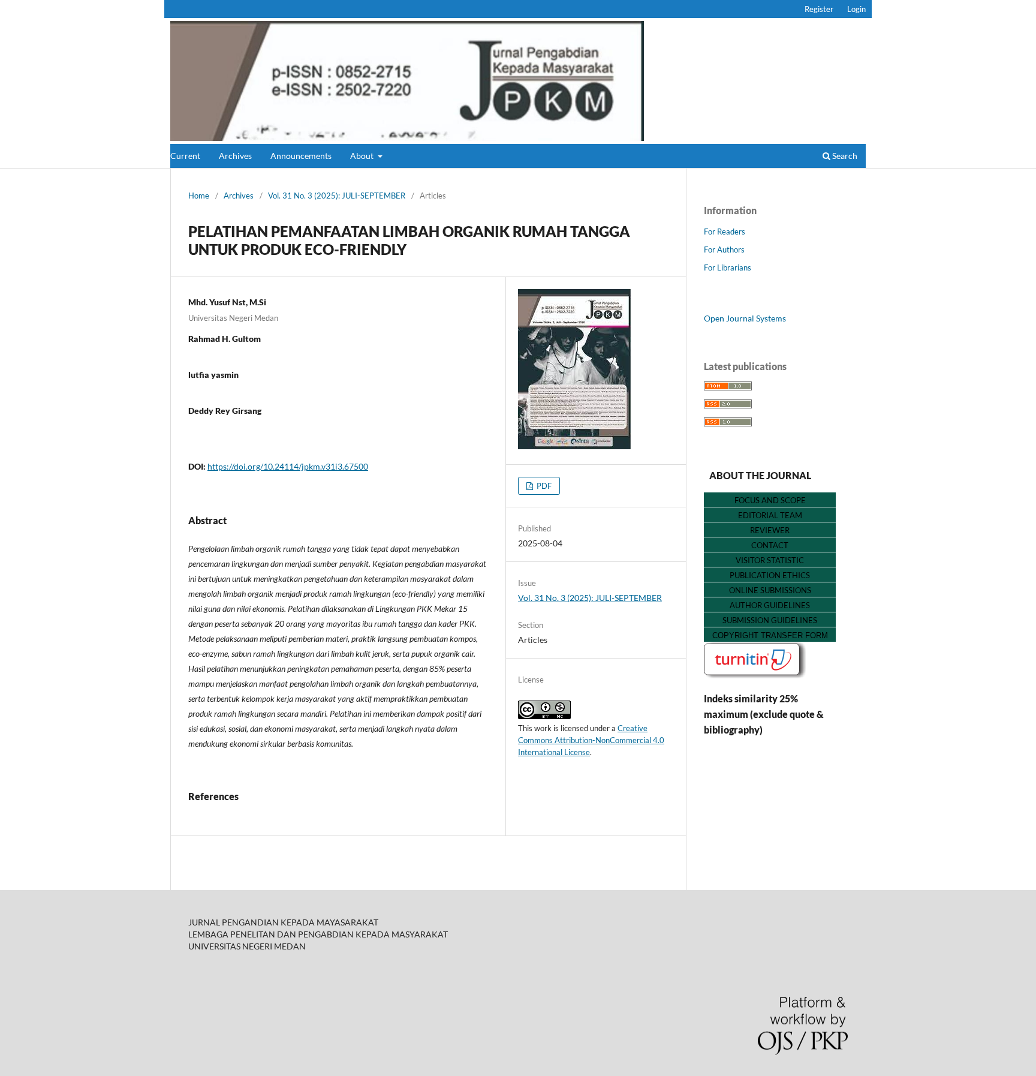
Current (185, 156)
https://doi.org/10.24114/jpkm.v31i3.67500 (287, 466)
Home (198, 195)
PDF (543, 486)
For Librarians (727, 267)
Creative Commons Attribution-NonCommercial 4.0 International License (591, 740)
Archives (235, 156)
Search (843, 156)
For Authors (724, 249)
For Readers (724, 231)
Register (819, 9)
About (362, 156)
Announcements (301, 156)
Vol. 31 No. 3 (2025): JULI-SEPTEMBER (336, 195)
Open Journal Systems (745, 318)
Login (856, 9)
